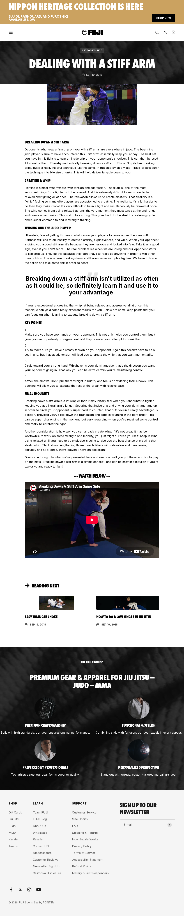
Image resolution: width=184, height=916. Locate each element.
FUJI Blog (40, 819)
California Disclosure (47, 873)
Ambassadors (42, 853)
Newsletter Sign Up (46, 866)
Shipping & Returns (85, 832)
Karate (13, 839)
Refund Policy (81, 866)
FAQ (75, 826)
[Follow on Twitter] (20, 889)
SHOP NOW (163, 18)
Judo (12, 826)
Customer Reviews (45, 859)
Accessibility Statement (87, 859)
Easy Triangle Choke (41, 616)
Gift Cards (15, 812)
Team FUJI (40, 812)
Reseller (38, 839)
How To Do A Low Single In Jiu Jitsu (123, 616)
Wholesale (40, 832)
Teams (13, 846)
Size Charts (80, 819)
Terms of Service (84, 853)
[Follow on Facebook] (11, 889)
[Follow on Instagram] (29, 889)
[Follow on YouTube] (38, 889)
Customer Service (84, 812)
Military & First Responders (90, 873)
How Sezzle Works (85, 839)
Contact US (41, 846)
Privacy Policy (81, 846)
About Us (39, 826)
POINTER (48, 902)
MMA (12, 832)
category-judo (92, 50)
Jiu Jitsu (14, 819)
